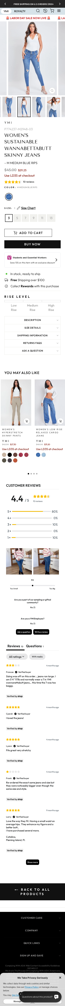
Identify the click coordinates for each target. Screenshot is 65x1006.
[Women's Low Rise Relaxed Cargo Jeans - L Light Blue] (44, 455)
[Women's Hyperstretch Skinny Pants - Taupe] (4, 455)
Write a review (41, 632)
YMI (8, 123)
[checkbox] (37, 657)
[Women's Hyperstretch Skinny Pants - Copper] (15, 460)
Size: (20, 208)
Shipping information (32, 335)
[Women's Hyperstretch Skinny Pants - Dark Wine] (26, 455)
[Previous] (6, 4)
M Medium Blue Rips (8, 196)
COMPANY (31, 930)
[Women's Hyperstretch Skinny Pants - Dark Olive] (4, 460)
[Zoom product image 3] (24, 107)
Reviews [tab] (15, 646)
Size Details (32, 327)
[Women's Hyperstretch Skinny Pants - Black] (10, 455)
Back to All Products (34, 892)
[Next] (59, 4)
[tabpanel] (32, 760)
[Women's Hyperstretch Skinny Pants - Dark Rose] (21, 455)
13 (51, 218)
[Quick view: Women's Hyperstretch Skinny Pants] (26, 421)
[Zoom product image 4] (38, 107)
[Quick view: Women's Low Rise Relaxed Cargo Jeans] (60, 421)
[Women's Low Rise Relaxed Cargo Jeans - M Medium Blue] (38, 455)
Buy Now (32, 244)
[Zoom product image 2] (9, 107)
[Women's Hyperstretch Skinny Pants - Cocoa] (15, 455)
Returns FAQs (32, 343)
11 (42, 218)
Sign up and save (31, 955)
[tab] (35, 646)
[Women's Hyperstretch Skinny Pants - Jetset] (10, 460)
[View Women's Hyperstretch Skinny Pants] (16, 402)
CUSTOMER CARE (31, 917)
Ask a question (32, 350)
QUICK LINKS (32, 943)
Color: (20, 187)
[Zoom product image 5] (53, 107)
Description (32, 320)
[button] (28, 473)
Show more (32, 862)
